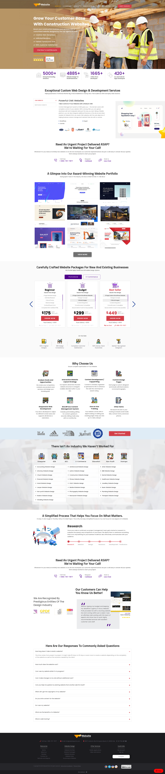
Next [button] (133, 304)
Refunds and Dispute (44, 758)
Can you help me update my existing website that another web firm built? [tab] (60, 685)
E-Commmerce (92, 277)
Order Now (50, 318)
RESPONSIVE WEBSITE (41, 105)
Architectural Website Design (79, 467)
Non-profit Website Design (45, 491)
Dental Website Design (109, 475)
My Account (103, 1)
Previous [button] (30, 304)
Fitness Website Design (77, 479)
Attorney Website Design (45, 471)
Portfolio (100, 6)
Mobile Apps (77, 6)
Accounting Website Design (46, 467)
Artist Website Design (109, 467)
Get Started (119, 433)
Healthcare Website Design (111, 479)
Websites (58, 6)
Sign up (121, 752)
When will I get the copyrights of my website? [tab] (50, 692)
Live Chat (114, 1)
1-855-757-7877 (125, 1)
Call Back (88, 161)
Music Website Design (109, 487)
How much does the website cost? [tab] (46, 664)
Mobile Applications (95, 750)
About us (43, 752)
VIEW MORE (82, 254)
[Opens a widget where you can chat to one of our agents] (158, 771)
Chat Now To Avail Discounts (47, 50)
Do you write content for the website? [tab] (47, 698)
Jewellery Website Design (110, 483)
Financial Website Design (45, 479)
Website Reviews (70, 754)
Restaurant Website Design (78, 495)
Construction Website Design (79, 475)
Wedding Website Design (45, 500)
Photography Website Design (79, 491)
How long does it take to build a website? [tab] (49, 651)
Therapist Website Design (110, 495)
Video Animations (95, 752)
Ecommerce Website (69, 758)
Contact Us (43, 756)
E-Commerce (67, 6)
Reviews (44, 754)
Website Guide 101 (88, 6)
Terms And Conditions (66, 766)
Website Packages (69, 752)
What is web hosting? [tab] (42, 719)
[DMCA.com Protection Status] (126, 766)
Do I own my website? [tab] (42, 705)
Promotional (73, 277)
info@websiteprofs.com (73, 741)
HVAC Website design (77, 483)
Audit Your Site (125, 6)
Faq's (114, 6)
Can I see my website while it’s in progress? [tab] (49, 671)
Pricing (108, 6)
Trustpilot (121, 756)
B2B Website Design (108, 471)
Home (44, 750)
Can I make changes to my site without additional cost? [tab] (54, 678)
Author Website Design (77, 471)
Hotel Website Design (44, 483)
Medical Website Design (77, 487)
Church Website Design (44, 475)
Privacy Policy (77, 766)
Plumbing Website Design (110, 491)
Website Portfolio (70, 750)
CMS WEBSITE (39, 100)
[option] (82, 75)
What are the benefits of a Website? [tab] (47, 712)
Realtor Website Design (44, 495)
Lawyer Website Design (44, 487)
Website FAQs (69, 756)
